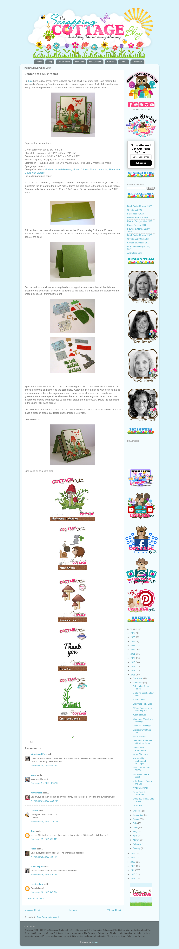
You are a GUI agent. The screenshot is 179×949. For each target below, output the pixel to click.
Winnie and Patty (39, 754)
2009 (133, 878)
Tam (33, 831)
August (136, 819)
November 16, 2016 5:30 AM (44, 874)
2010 (133, 874)
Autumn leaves (139, 715)
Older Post (114, 910)
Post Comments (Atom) (48, 917)
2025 (133, 637)
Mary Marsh (37, 793)
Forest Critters (81, 169)
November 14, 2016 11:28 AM (44, 801)
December (138, 678)
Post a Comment (36, 898)
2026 (133, 633)
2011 (132, 870)
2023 (133, 645)
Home (39, 61)
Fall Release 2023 (135, 214)
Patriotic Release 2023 (137, 217)
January (137, 848)
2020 (133, 658)
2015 (133, 853)
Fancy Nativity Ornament (139, 793)
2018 (133, 666)
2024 (133, 641)
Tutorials (111, 61)
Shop (50, 61)
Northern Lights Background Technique (140, 761)
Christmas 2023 (134, 210)
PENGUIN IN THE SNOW (141, 768)
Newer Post (32, 910)
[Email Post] (31, 742)
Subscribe (141, 163)
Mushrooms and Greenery (58, 169)
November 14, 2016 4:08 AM (44, 765)
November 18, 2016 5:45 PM (44, 892)
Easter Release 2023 (136, 225)
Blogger (95, 942)
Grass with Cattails (35, 172)
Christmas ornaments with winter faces (142, 741)
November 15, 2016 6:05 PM (44, 857)
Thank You (114, 169)
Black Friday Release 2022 (139, 235)
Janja (33, 775)
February (137, 844)
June (135, 827)
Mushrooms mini (98, 169)
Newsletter (137, 61)
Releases (79, 61)
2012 (133, 866)
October (137, 811)
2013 (133, 862)
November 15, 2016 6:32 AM (44, 839)
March (136, 840)
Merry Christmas (140, 754)
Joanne (34, 810)
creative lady (37, 884)
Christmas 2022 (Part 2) (138, 239)
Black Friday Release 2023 (139, 206)
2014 (133, 857)
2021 (133, 654)
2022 (133, 649)
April (135, 835)
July (135, 823)
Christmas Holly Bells (142, 704)
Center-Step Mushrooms (139, 748)
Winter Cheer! (139, 699)
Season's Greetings (142, 725)
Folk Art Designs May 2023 (139, 221)
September (138, 815)
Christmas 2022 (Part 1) (138, 242)
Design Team (64, 61)
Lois (30, 81)
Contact (123, 61)
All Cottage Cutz (134, 253)
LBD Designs (95, 61)
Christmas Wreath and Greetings (143, 720)
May (135, 831)
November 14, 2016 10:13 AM (44, 783)
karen (33, 849)
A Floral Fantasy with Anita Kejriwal (142, 709)
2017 (133, 670)
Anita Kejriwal (38, 866)
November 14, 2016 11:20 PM (44, 821)
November (138, 682)
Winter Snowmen (140, 788)
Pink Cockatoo (139, 736)
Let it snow (137, 805)
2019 (133, 662)
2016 (133, 674)
